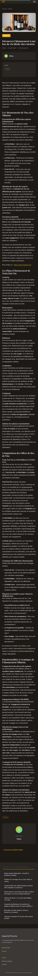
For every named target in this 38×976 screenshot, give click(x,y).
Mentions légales (7, 961)
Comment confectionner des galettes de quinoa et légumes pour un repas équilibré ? (18, 905)
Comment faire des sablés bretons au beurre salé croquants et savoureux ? (18, 886)
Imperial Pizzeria (9, 936)
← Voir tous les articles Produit (12, 850)
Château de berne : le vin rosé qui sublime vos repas (18, 899)
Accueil (4, 9)
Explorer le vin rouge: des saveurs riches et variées (18, 880)
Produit (10, 9)
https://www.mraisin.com (22, 265)
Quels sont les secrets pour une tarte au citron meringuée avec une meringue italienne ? (19, 893)
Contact (4, 964)
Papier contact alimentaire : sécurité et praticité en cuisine (16, 874)
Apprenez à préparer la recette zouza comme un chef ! (18, 917)
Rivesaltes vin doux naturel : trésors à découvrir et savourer (16, 911)
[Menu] (34, 1)
